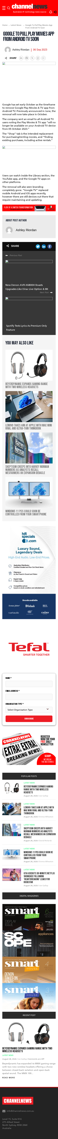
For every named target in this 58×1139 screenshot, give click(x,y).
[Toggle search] (8, 8)
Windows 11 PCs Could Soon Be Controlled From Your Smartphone (38, 855)
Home (5, 25)
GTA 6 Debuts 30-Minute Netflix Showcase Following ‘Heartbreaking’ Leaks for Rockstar (39, 878)
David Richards (45, 841)
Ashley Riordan (26, 230)
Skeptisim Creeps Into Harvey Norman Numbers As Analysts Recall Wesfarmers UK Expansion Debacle (40, 833)
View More (8, 905)
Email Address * (13, 691)
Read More (8, 1078)
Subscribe (29, 718)
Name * (9, 678)
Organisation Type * (15, 704)
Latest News (16, 25)
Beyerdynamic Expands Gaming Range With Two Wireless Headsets (38, 789)
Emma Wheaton (46, 817)
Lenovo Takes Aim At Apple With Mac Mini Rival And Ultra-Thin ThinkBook (39, 810)
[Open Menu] (3, 8)
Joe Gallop (43, 796)
